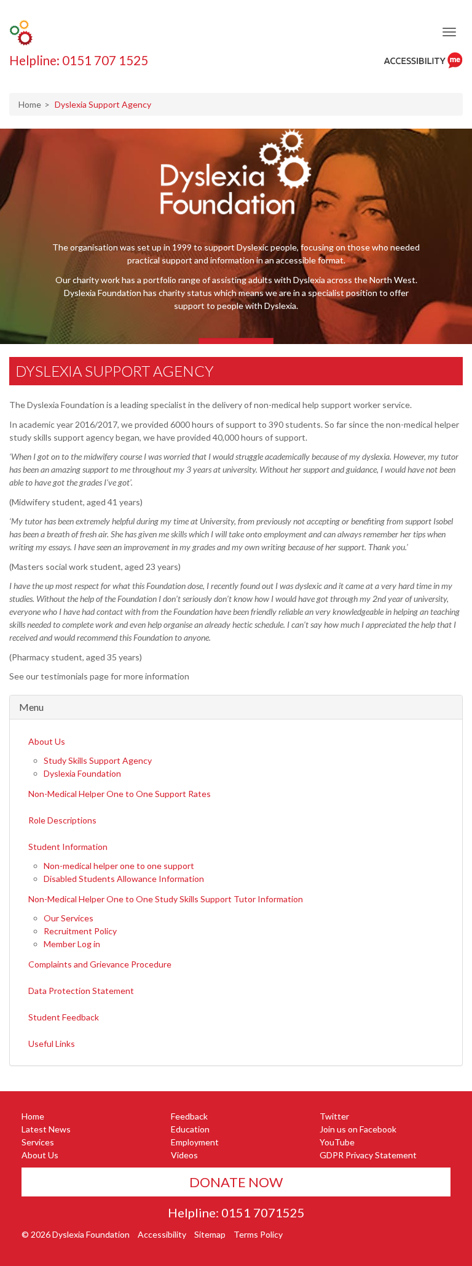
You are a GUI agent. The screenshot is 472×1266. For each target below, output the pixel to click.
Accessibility (162, 1234)
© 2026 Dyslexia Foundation (76, 1234)
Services (38, 1142)
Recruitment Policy (80, 931)
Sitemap (210, 1234)
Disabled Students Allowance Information (124, 878)
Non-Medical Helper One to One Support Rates (119, 793)
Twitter (334, 1116)
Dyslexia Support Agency (114, 371)
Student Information (68, 846)
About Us (46, 741)
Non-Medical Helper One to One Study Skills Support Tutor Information (165, 899)
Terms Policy (258, 1234)
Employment (195, 1142)
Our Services (68, 918)
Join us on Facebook (358, 1129)
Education (190, 1129)
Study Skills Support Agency (98, 760)
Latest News (46, 1129)
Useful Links (51, 1043)
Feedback (189, 1116)
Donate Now (236, 1182)
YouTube (337, 1142)
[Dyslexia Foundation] (21, 32)
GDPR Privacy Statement (368, 1155)
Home (29, 104)
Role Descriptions (62, 820)
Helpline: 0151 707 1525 (78, 60)
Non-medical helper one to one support (119, 865)
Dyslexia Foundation (82, 773)
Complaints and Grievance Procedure (99, 964)
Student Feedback (63, 1017)
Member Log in (72, 944)
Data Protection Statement (81, 990)
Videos (184, 1155)
